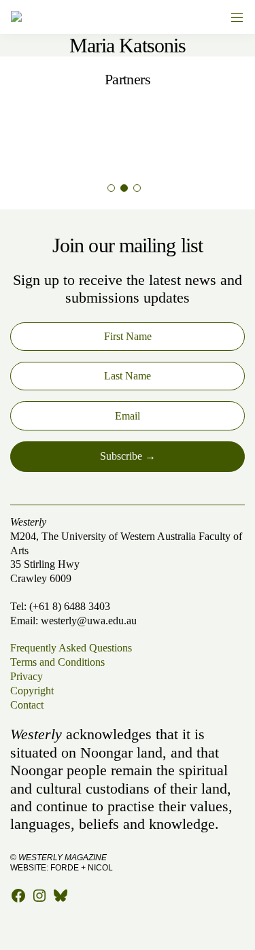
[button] (111, 188)
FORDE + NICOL (81, 867)
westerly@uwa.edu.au (89, 620)
